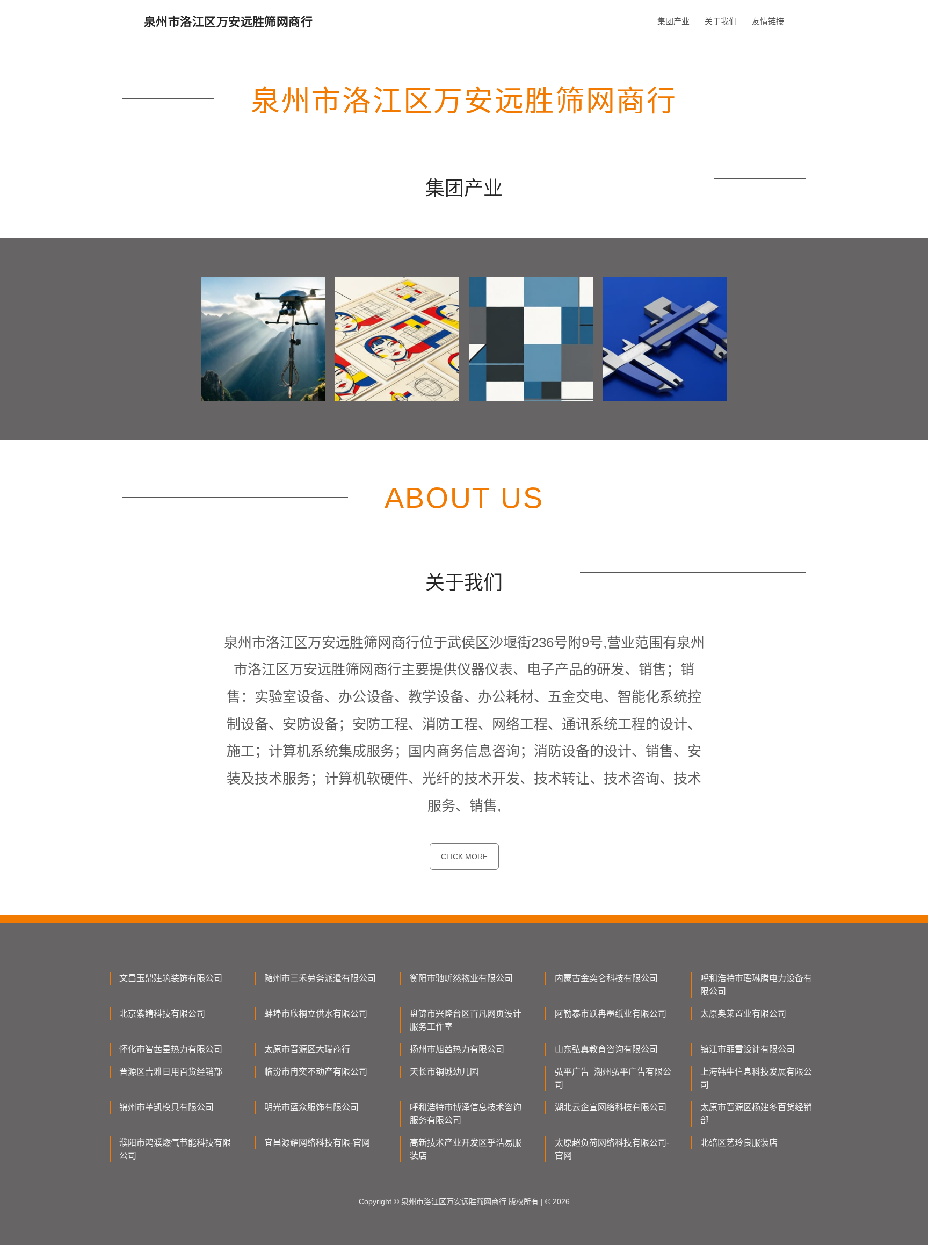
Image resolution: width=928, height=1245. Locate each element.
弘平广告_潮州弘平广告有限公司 (613, 1078)
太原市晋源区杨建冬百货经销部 (756, 1114)
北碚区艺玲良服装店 (739, 1142)
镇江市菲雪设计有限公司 (747, 1049)
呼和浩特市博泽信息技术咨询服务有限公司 (465, 1114)
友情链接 (768, 21)
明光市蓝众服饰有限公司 (311, 1107)
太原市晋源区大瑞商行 (307, 1049)
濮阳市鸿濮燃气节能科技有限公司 (175, 1149)
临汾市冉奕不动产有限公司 (315, 1071)
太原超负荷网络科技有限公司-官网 (612, 1149)
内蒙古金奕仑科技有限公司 (606, 978)
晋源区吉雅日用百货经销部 (170, 1071)
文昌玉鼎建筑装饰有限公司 (170, 978)
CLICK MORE (464, 856)
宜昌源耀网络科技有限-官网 (317, 1142)
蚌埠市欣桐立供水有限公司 (315, 1013)
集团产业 (673, 21)
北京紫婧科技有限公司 (162, 1013)
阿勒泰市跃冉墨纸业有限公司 (610, 1013)
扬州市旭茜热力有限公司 (457, 1049)
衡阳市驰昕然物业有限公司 (461, 978)
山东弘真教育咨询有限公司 (606, 1049)
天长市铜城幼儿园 (444, 1071)
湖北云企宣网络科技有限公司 (610, 1107)
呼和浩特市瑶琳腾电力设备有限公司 (756, 985)
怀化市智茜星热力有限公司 (170, 1049)
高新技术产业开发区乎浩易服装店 (465, 1149)
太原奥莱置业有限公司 (743, 1013)
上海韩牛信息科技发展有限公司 (756, 1078)
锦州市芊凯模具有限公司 (166, 1107)
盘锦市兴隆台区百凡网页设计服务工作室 (465, 1020)
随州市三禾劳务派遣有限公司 (320, 978)
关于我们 (721, 21)
